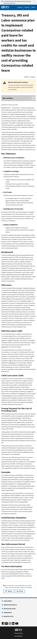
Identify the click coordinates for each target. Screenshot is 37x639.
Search (19, 7)
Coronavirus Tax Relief (15, 572)
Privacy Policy (18, 633)
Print (21, 591)
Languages (8, 612)
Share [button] (10, 591)
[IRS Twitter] (6, 623)
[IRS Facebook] (3, 623)
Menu (33, 7)
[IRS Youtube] (16, 623)
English (26, 77)
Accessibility (18, 636)
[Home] (5, 7)
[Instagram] (10, 623)
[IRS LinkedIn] (13, 623)
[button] (26, 7)
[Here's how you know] (18, 2)
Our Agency (8, 601)
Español (32, 77)
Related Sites (8, 616)
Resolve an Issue (10, 609)
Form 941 (32, 427)
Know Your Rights (10, 605)
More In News (8, 98)
